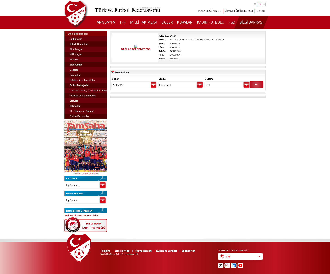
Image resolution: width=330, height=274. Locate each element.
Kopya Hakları (143, 251)
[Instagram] (227, 265)
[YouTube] (240, 265)
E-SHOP (261, 11)
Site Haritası (122, 251)
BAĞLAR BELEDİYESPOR (136, 49)
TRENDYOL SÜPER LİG (208, 11)
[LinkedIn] (233, 265)
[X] (220, 265)
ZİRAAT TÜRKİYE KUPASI (239, 11)
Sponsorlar (188, 251)
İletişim (105, 251)
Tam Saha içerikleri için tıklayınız (85, 173)
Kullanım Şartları (166, 251)
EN (264, 4)
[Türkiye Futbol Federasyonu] (80, 13)
